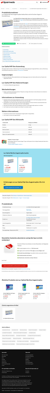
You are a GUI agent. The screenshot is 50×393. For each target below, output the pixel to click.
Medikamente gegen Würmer (28, 338)
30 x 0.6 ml (28, 209)
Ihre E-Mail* (4, 260)
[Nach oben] (47, 390)
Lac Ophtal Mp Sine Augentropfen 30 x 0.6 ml (8, 318)
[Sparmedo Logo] (8, 2)
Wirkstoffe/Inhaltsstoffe (9, 51)
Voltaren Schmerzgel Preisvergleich (20, 332)
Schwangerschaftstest (34, 341)
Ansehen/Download (30, 230)
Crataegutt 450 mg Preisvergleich (34, 335)
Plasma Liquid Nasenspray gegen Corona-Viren (25, 344)
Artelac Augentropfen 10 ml (24, 293)
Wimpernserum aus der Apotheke (8, 341)
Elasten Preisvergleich (33, 329)
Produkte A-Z (28, 357)
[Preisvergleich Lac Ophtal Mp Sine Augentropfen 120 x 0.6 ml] (25, 160)
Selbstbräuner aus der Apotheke (8, 344)
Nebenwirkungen (7, 56)
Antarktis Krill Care (6, 329)
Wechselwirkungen (7, 57)
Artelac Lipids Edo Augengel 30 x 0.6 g (39, 293)
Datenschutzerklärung (25, 268)
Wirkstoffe (27, 360)
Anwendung (6, 49)
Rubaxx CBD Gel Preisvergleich (8, 335)
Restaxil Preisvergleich (6, 338)
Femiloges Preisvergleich (21, 335)
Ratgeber (27, 359)
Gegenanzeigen (7, 54)
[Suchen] (37, 2)
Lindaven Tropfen (42, 329)
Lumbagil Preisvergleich (7, 332)
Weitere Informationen (8, 59)
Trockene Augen (26, 197)
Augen (21, 19)
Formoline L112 (15, 329)
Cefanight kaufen (32, 332)
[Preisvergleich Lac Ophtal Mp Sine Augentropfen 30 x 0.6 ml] (10, 160)
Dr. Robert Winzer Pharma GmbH (33, 217)
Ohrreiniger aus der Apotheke (22, 341)
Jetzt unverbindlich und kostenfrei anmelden (15, 265)
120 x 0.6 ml (28, 210)
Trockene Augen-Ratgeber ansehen (15, 144)
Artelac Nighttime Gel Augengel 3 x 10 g (9, 293)
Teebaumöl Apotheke (17, 338)
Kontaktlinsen (16, 26)
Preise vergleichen (22, 43)
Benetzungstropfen (28, 195)
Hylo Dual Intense (23, 329)
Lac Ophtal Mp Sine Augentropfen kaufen (12, 61)
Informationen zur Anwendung (10, 52)
